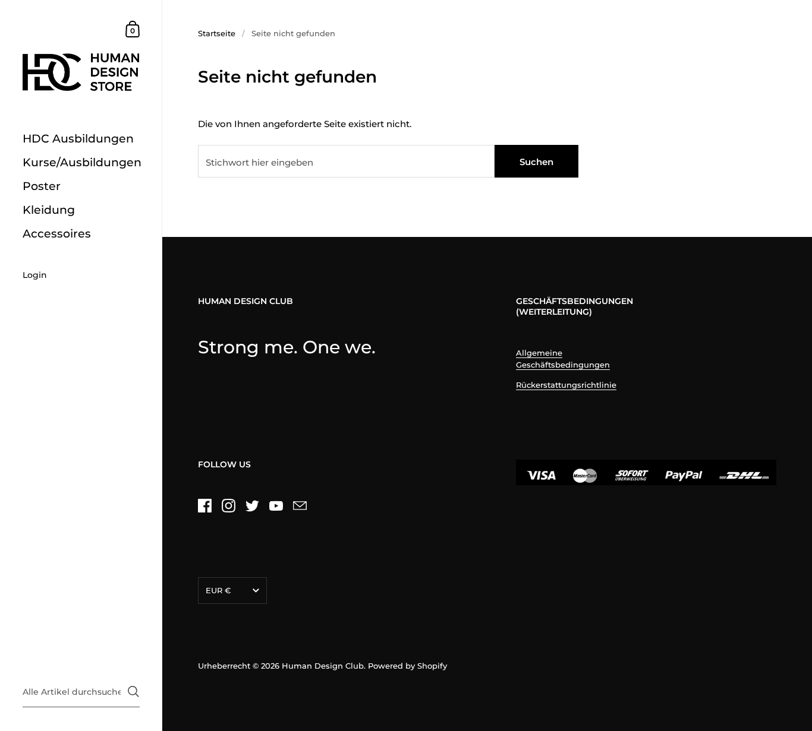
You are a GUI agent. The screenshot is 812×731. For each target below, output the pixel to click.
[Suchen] (133, 691)
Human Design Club (323, 665)
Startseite (216, 33)
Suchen (536, 161)
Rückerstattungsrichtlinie (566, 385)
